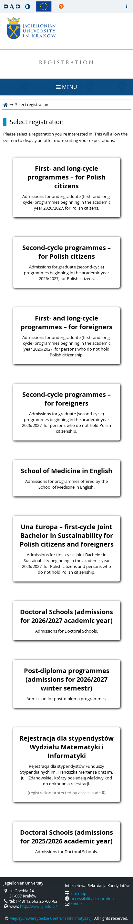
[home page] (5, 104)
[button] (6, 6)
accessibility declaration (92, 898)
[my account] (126, 6)
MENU (69, 87)
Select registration (37, 122)
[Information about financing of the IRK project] (44, 6)
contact (77, 903)
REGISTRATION (67, 63)
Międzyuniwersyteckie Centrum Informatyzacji (50, 918)
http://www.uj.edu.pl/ (38, 906)
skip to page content (1, 1)
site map (78, 893)
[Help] (61, 6)
